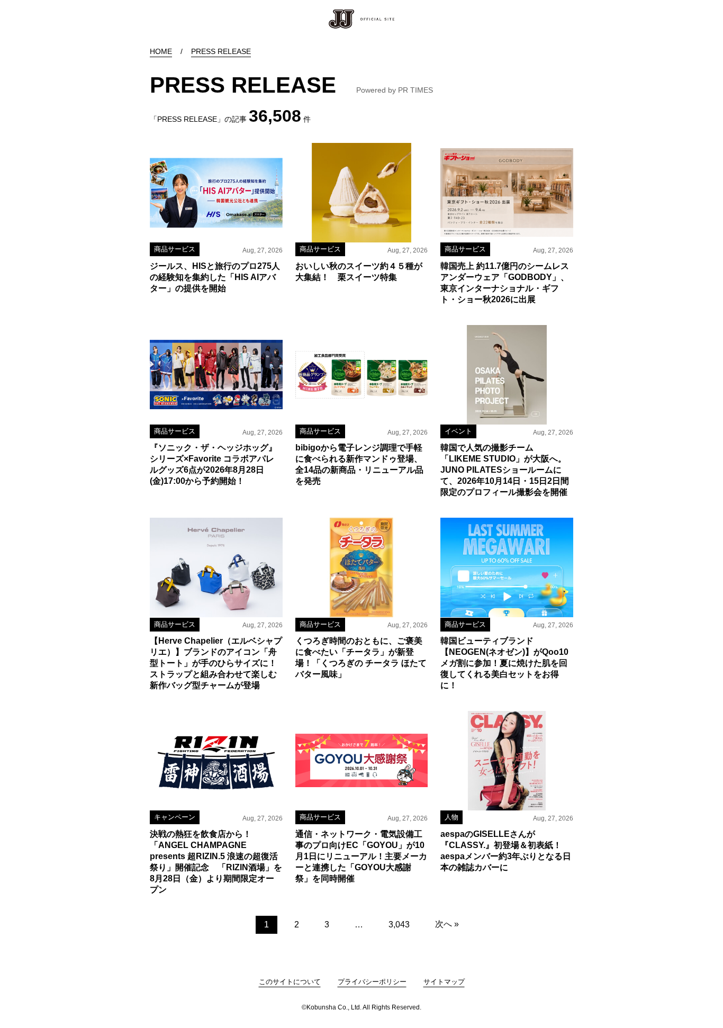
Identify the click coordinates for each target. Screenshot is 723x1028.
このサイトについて (290, 982)
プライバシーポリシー (372, 982)
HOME (161, 51)
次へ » (447, 923)
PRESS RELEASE (221, 51)
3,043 (399, 924)
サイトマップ (444, 982)
